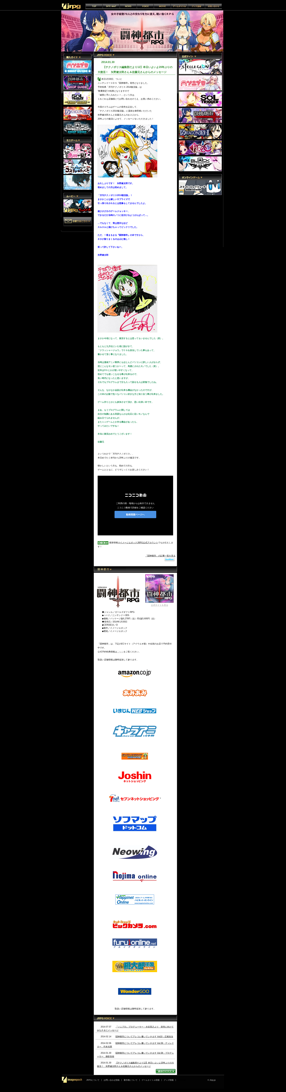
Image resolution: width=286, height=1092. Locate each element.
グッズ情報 (169, 1080)
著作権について (131, 1080)
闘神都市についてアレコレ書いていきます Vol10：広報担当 (144, 1036)
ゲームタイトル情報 (151, 1080)
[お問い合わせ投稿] (78, 222)
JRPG (71, 6)
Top (94, 6)
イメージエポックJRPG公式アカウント (139, 542)
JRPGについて (92, 1080)
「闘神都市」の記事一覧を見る (160, 555)
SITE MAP (111, 6)
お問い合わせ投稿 (111, 1080)
